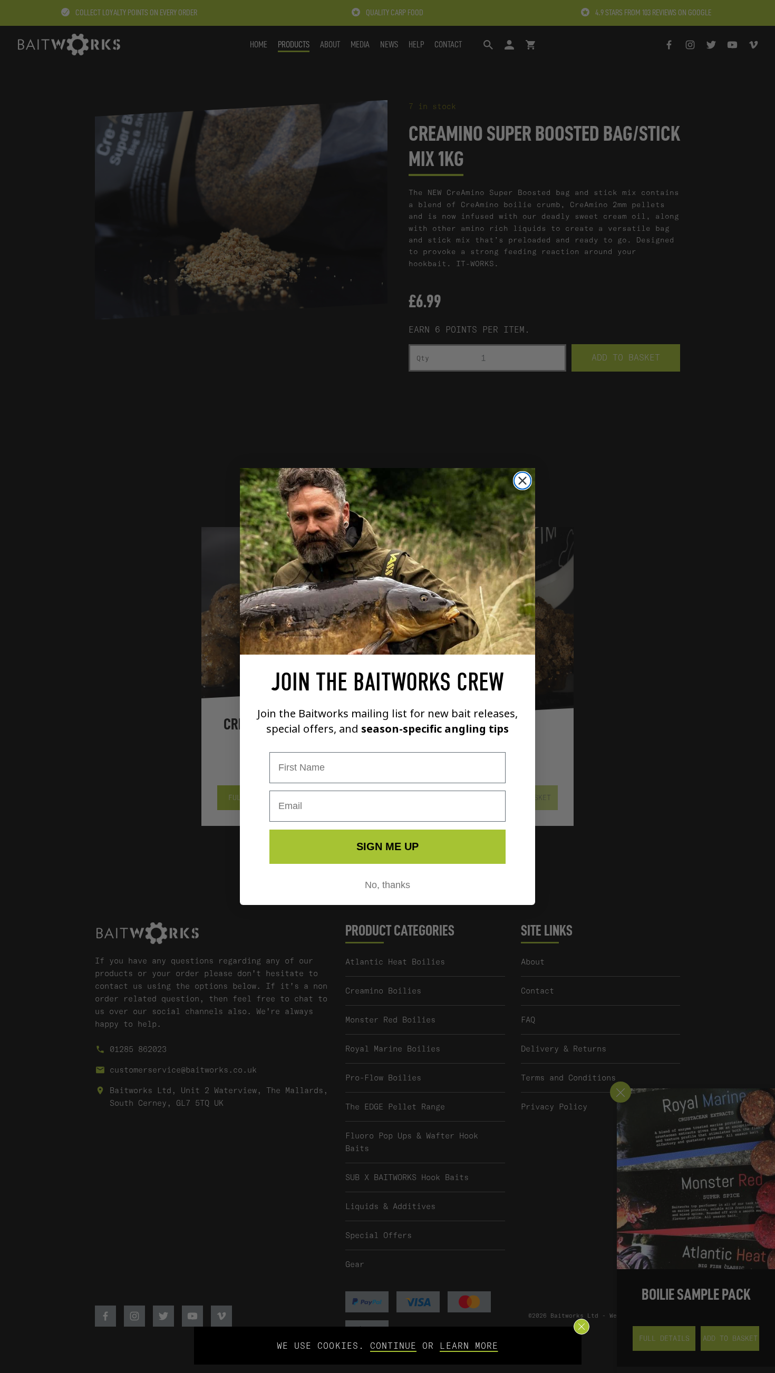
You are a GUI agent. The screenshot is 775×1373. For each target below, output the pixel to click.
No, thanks (387, 885)
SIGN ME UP (387, 846)
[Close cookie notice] (581, 1327)
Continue (393, 1345)
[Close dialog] (522, 480)
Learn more (469, 1345)
